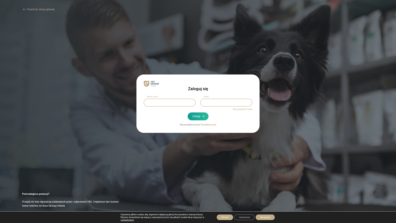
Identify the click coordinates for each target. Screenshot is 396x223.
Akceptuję (265, 217)
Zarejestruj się (208, 124)
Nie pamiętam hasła (242, 109)
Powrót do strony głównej (40, 9)
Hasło (206, 97)
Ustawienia (244, 217)
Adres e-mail (152, 97)
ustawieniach (127, 220)
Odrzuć (224, 217)
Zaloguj (196, 116)
